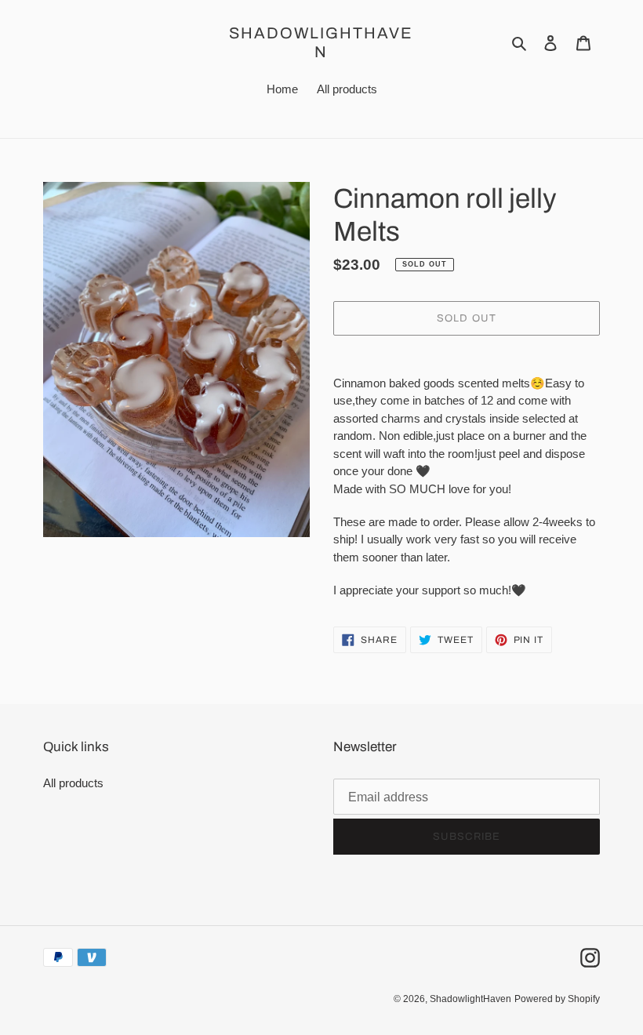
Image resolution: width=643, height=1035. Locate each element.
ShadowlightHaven (321, 42)
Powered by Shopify (557, 998)
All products (73, 783)
